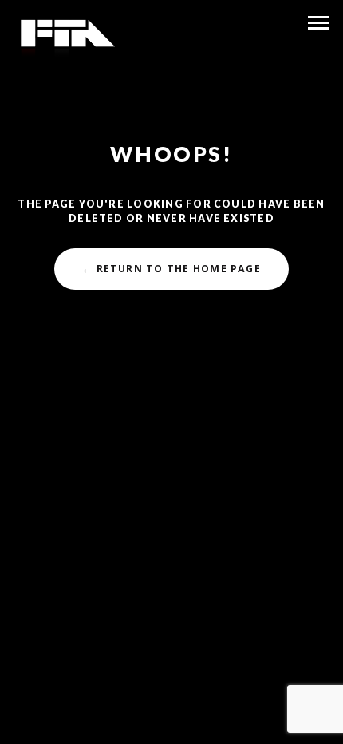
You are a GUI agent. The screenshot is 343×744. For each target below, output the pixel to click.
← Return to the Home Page (171, 268)
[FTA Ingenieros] (67, 38)
